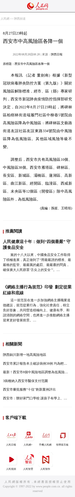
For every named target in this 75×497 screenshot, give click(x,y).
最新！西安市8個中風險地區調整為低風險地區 (37, 372)
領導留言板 (62, 444)
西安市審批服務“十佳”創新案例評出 (29, 389)
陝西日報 (56, 54)
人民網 (5, 18)
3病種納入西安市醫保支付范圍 (25, 381)
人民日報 (11, 444)
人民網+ (28, 444)
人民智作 (45, 469)
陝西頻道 (20, 18)
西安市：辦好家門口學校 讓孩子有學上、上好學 (38, 398)
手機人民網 (45, 444)
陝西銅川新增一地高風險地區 (24, 354)
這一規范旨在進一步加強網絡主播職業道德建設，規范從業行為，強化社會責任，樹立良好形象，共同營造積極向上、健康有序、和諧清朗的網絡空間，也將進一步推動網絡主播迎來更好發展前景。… (36, 310)
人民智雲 (28, 469)
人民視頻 (11, 469)
